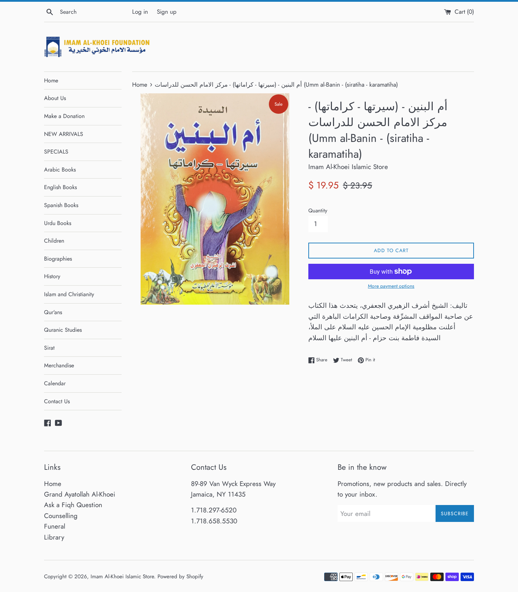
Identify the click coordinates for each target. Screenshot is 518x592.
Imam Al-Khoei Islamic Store (122, 576)
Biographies (58, 259)
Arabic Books (60, 170)
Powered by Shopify (180, 576)
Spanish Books (61, 205)
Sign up (167, 11)
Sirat (49, 348)
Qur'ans (53, 312)
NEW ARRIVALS (63, 134)
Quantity (317, 210)
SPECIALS (56, 152)
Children (54, 241)
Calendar (55, 383)
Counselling (61, 516)
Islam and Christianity (69, 294)
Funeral (54, 526)
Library (54, 537)
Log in (140, 11)
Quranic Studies (63, 330)
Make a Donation (64, 116)
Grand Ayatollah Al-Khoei (79, 494)
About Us (55, 98)
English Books (60, 187)
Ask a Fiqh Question (73, 505)
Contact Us (57, 401)
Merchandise (59, 365)
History (52, 276)
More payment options (391, 285)
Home (51, 80)
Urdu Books (57, 223)
